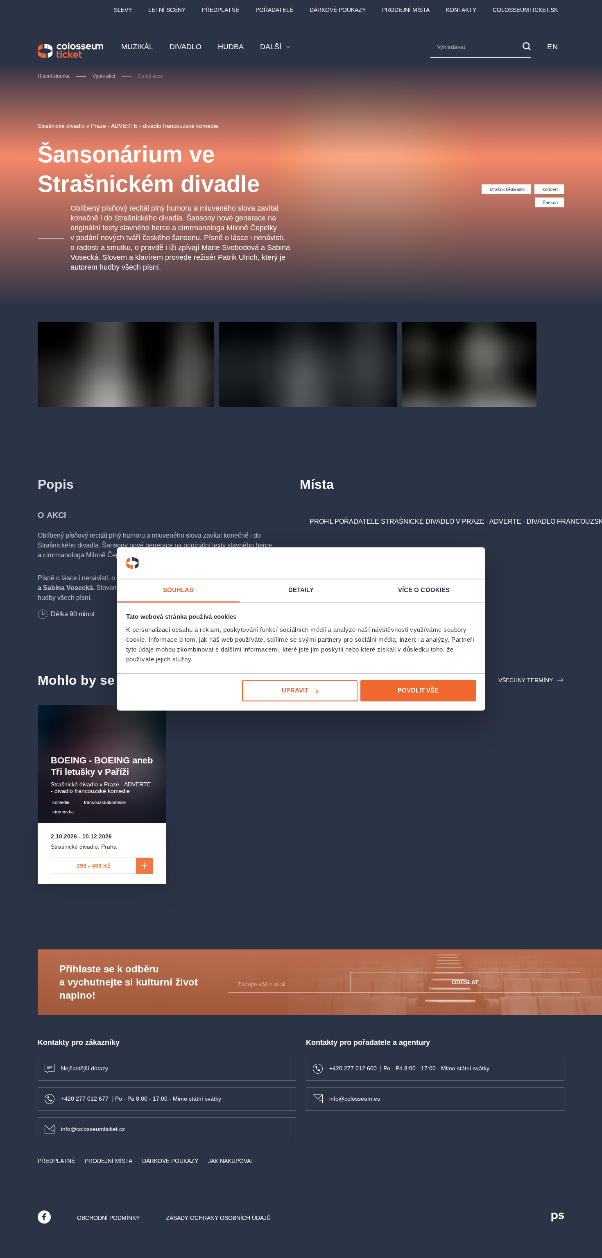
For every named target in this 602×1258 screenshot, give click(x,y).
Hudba (231, 47)
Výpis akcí (104, 76)
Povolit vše (418, 690)
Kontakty (461, 10)
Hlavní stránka (54, 76)
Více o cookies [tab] (424, 589)
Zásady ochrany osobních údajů (218, 1218)
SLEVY (123, 10)
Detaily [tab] (301, 589)
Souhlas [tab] (178, 589)
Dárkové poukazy (338, 10)
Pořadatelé (274, 10)
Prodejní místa (406, 10)
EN (552, 47)
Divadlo (185, 47)
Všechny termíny (525, 680)
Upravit (295, 690)
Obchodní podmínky (108, 1218)
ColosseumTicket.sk (525, 10)
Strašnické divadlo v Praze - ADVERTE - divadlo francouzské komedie (128, 126)
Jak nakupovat (231, 1161)
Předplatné (220, 10)
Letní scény (167, 10)
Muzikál (137, 47)
